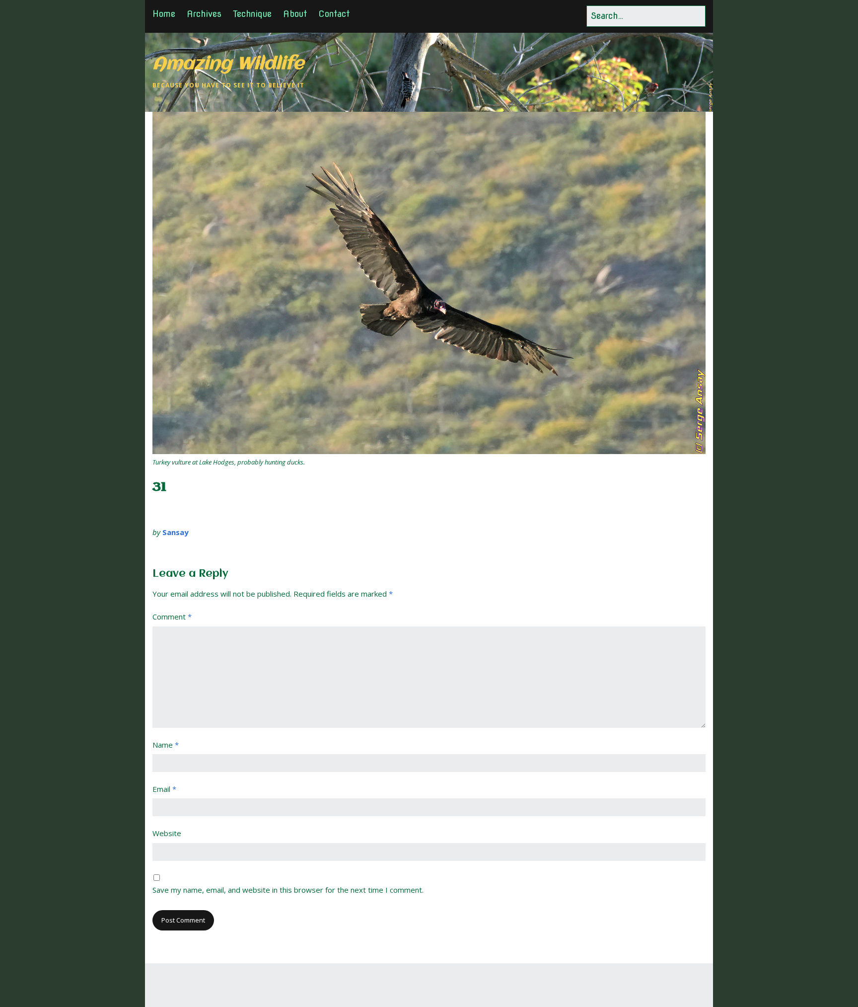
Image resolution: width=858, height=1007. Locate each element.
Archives (204, 13)
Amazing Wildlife (228, 64)
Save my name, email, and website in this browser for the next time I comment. (288, 890)
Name (165, 745)
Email (164, 789)
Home (163, 13)
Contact (334, 13)
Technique (252, 13)
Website (166, 833)
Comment (172, 616)
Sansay (175, 532)
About (295, 13)
